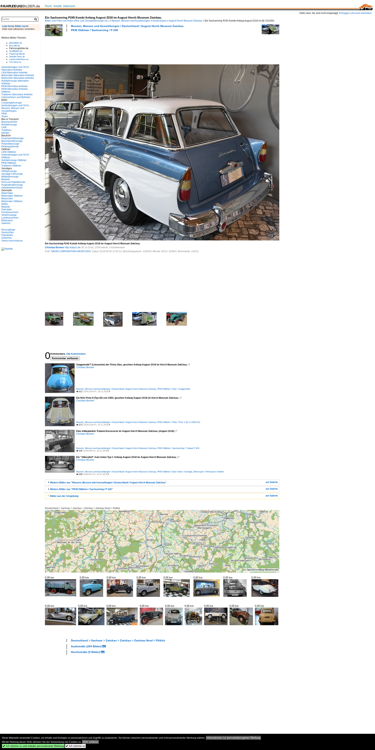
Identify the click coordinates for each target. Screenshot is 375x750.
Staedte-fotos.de (17, 56)
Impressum (69, 6)
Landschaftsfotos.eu (19, 59)
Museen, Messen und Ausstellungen (131, 20)
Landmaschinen (10, 217)
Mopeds (5, 206)
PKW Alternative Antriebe (14, 86)
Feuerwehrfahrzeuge (12, 138)
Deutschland (159, 20)
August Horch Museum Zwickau (185, 20)
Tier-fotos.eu (15, 62)
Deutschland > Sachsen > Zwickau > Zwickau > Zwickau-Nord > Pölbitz (82, 508)
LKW (3, 127)
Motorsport (7, 220)
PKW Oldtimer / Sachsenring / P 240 (94, 30)
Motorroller (7, 198)
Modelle (5, 179)
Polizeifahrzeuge (10, 143)
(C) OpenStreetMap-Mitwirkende (260, 569)
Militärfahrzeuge (10, 176)
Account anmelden (361, 13)
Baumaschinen (9, 122)
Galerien (6, 223)
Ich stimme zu (75, 746)
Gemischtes (7, 232)
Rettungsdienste (10, 146)
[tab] (162, 482)
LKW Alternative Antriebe (14, 72)
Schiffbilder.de (15, 51)
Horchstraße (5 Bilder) (85, 652)
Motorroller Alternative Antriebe (17, 78)
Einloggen (344, 13)
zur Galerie (272, 482)
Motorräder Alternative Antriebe (17, 75)
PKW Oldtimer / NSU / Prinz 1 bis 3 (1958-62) (178, 422)
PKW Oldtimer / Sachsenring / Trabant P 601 (178, 448)
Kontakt (58, 6)
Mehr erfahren (90, 741)
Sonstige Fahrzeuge (12, 174)
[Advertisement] (116, 47)
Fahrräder (6, 209)
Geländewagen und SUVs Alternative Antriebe (15, 68)
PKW (4, 113)
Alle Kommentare (76, 354)
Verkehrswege (9, 215)
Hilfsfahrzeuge (9, 171)
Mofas (4, 204)
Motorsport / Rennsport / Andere (209, 471)
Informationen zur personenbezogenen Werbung (233, 737)
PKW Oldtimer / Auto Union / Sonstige (174, 471)
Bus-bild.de (14, 45)
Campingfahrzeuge (11, 102)
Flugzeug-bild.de (17, 54)
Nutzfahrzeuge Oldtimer (14, 160)
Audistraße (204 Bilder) (86, 646)
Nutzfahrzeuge (9, 124)
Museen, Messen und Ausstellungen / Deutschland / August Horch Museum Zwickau (127, 26)
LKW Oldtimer (8, 152)
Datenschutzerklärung (11, 240)
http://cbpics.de (73, 247)
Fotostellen (7, 235)
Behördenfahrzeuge (12, 141)
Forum (48, 6)
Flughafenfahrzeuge (12, 184)
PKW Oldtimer (8, 163)
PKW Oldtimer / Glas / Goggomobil (173, 389)
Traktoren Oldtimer (11, 165)
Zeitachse (6, 238)
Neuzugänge (8, 229)
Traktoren (6, 130)
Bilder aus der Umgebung (64, 496)
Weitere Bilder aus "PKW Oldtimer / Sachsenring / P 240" (81, 489)
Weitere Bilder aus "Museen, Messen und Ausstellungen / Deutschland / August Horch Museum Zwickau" (108, 482)
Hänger (5, 132)
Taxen (4, 116)
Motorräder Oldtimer (12, 195)
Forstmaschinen (9, 212)
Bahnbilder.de (15, 43)
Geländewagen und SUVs (15, 105)
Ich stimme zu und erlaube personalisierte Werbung (33, 746)
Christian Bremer (54, 247)
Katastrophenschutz (11, 187)
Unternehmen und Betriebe (15, 97)
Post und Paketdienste (13, 182)
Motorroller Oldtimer (11, 201)
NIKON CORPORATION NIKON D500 (71, 251)
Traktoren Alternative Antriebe (17, 94)
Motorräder (7, 193)
